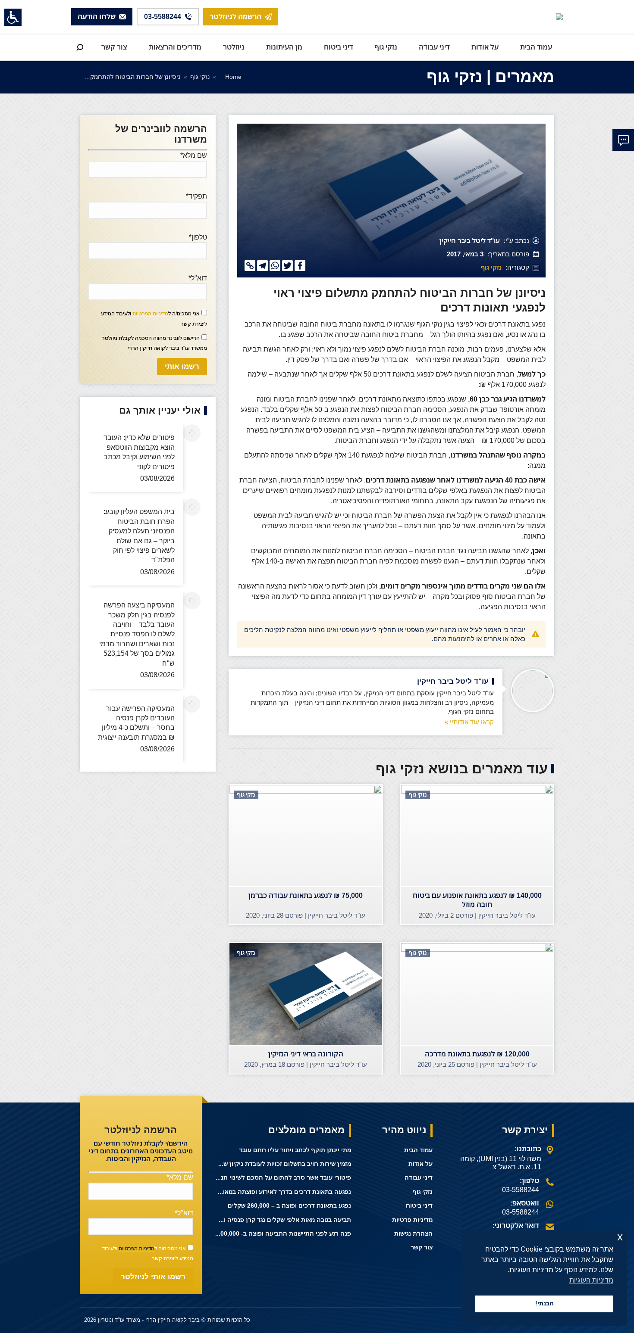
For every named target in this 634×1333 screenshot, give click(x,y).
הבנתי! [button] (544, 1303)
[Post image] (192, 433)
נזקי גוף (491, 267)
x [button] (620, 1237)
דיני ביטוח (419, 1205)
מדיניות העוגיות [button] (591, 1280)
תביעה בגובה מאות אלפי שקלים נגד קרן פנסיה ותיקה (283, 1220)
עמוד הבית (418, 1150)
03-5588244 (520, 1189)
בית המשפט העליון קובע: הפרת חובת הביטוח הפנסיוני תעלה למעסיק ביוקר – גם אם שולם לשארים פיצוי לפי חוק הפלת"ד (139, 536)
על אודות (420, 1164)
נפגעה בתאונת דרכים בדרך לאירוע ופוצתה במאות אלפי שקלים (283, 1192)
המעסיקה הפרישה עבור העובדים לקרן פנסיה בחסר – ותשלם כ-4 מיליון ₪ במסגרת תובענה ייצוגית (136, 722)
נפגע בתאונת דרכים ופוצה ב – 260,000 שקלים (289, 1205)
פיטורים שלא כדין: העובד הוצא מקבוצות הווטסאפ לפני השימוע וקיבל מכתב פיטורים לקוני (139, 452)
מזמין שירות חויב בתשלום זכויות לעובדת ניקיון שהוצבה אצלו (283, 1164)
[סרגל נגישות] (13, 17)
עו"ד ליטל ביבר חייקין (469, 241)
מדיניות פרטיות (412, 1220)
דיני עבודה (419, 1177)
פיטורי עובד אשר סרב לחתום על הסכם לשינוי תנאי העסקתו (283, 1177)
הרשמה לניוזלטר (235, 17)
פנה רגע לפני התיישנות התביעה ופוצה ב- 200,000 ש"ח (283, 1233)
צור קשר (422, 1247)
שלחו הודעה (97, 17)
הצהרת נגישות (413, 1233)
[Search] (79, 47)
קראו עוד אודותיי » (469, 722)
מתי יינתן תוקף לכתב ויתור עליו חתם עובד (295, 1150)
